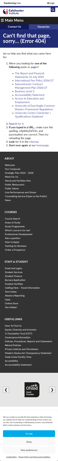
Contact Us (14, 27)
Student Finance (13, 276)
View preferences (29, 450)
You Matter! (11, 307)
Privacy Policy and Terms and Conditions (34, 457)
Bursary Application (15, 280)
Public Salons (12, 188)
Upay (7, 299)
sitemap (34, 142)
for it (16, 124)
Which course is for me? (17, 230)
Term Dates (11, 292)
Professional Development (18, 234)
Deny (29, 442)
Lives (12, 3)
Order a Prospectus (15, 250)
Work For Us (11, 177)
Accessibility (11, 361)
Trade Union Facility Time (18, 357)
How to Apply (12, 242)
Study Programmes (15, 226)
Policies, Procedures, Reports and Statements (28, 341)
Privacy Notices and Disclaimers (21, 349)
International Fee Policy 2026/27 (34, 80)
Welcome (10, 165)
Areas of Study (12, 222)
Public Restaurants (14, 184)
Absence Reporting (15, 295)
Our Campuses (12, 169)
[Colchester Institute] (13, 13)
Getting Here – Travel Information (22, 288)
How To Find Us (13, 326)
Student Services (13, 272)
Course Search (12, 219)
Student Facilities (14, 284)
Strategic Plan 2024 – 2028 (19, 173)
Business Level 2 (24, 91)
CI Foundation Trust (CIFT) (18, 333)
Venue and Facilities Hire (18, 181)
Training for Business (15, 246)
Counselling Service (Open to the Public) (26, 196)
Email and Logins (13, 268)
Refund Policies (13, 345)
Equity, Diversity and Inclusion (20, 330)
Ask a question (12, 238)
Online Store (11, 303)
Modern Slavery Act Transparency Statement (28, 353)
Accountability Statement (29, 95)
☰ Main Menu (12, 20)
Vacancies (43, 27)
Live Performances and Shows (20, 192)
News (8, 200)
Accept (29, 433)
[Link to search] (53, 10)
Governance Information (17, 337)
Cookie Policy (11, 457)
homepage (42, 145)
